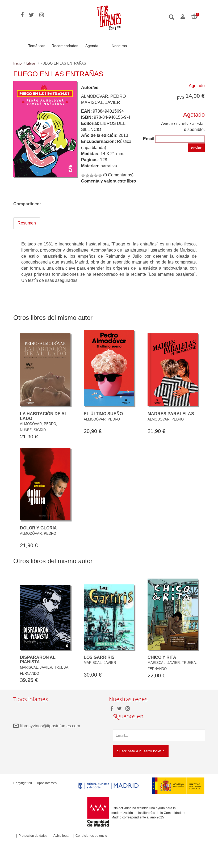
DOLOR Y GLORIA (38, 528)
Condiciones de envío (91, 836)
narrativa (108, 166)
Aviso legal (61, 836)
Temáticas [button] (36, 46)
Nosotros (119, 46)
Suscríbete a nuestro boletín (141, 751)
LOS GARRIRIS (99, 657)
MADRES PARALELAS (171, 413)
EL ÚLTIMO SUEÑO (103, 413)
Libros (31, 63)
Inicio (17, 63)
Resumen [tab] (27, 223)
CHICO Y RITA (162, 657)
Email (148, 139)
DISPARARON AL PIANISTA (38, 659)
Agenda (91, 46)
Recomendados (65, 46)
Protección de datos (33, 836)
